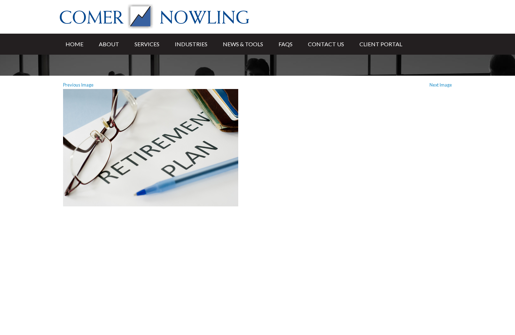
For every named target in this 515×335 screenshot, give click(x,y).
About (109, 44)
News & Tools (243, 44)
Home (74, 44)
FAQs (286, 44)
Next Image (441, 85)
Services (147, 44)
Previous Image (78, 85)
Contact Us (326, 44)
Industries (191, 44)
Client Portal (380, 44)
